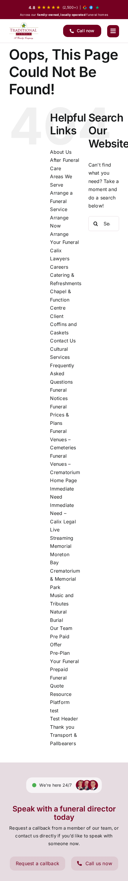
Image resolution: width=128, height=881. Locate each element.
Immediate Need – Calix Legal (63, 513)
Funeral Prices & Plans (59, 415)
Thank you (62, 727)
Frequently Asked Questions (62, 373)
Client (56, 316)
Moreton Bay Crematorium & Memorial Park (65, 570)
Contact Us (63, 341)
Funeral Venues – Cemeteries (63, 439)
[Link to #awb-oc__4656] (113, 31)
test (54, 711)
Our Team (61, 628)
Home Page (63, 480)
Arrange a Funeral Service (61, 201)
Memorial (60, 546)
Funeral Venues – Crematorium (65, 464)
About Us (60, 152)
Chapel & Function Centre (60, 299)
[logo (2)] (24, 31)
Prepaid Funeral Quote (59, 677)
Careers (59, 267)
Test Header (64, 719)
